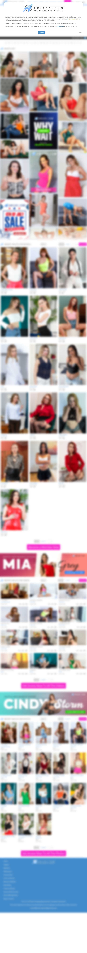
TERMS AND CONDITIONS (73, 19)
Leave (80, 32)
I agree (42, 33)
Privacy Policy (61, 26)
